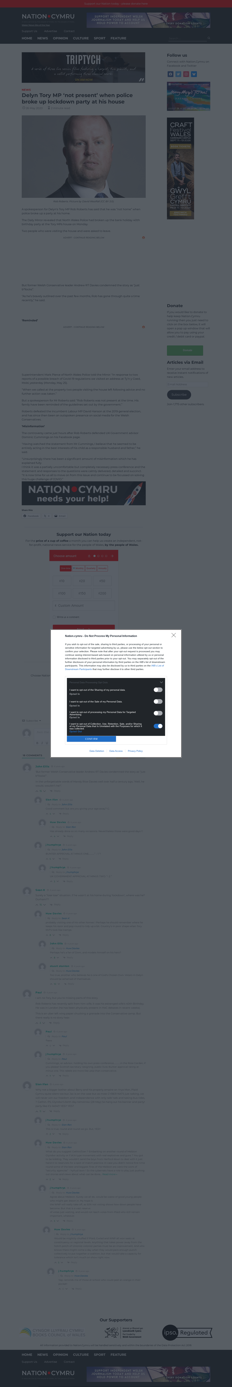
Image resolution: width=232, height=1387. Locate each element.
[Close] (175, 636)
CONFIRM (91, 739)
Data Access (116, 751)
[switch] (158, 689)
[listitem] (116, 682)
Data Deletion (97, 751)
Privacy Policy (135, 751)
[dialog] (116, 693)
